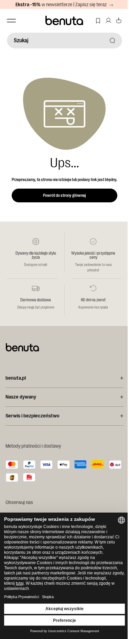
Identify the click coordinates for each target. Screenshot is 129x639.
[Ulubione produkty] (98, 20)
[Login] (108, 20)
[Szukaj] (112, 40)
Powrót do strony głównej (64, 195)
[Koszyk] (118, 20)
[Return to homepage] (64, 21)
